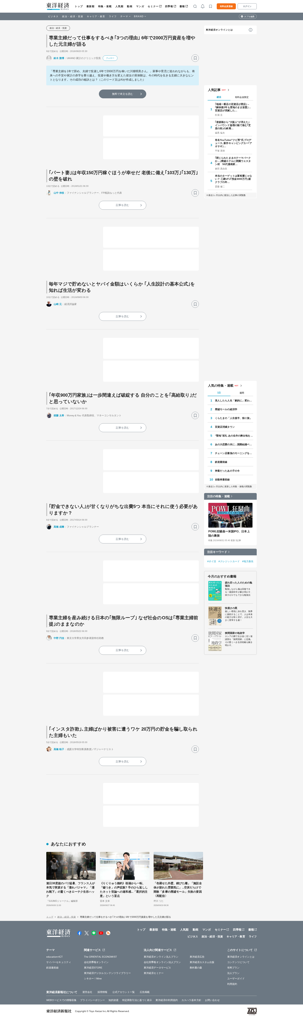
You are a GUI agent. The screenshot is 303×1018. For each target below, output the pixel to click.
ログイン (247, 6)
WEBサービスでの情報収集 (61, 1000)
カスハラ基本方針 (191, 1000)
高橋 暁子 (59, 749)
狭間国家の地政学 (235, 633)
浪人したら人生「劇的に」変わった (234, 400)
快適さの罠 (231, 608)
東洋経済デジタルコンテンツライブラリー (107, 973)
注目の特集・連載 (218, 496)
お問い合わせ (212, 1000)
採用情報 (102, 992)
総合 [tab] (219, 97)
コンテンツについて (238, 962)
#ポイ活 (211, 561)
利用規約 (232, 984)
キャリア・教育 (96, 16)
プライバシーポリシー (92, 1000)
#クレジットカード (229, 561)
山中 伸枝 (59, 192)
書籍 (182, 6)
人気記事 (214, 90)
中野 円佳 (59, 638)
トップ (79, 6)
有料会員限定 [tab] (242, 97)
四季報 (169, 6)
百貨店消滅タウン (225, 426)
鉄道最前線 (221, 462)
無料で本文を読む (122, 93)
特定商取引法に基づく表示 (137, 1000)
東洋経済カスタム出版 (202, 962)
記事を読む (122, 204)
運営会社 (87, 992)
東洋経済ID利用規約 (167, 1000)
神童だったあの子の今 (227, 470)
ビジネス (53, 16)
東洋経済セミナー (154, 973)
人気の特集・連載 (220, 385)
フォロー (110, 58)
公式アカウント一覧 (123, 992)
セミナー (153, 6)
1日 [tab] (219, 392)
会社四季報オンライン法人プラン (162, 962)
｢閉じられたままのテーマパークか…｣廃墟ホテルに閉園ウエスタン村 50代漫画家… (233, 161)
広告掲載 (145, 992)
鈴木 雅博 (59, 58)
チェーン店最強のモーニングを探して (234, 453)
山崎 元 (58, 304)
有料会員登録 (226, 6)
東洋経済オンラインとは (219, 29)
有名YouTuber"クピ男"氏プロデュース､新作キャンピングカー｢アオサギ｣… (233, 143)
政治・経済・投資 (72, 16)
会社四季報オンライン (96, 962)
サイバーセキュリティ (58, 962)
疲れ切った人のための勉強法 (238, 584)
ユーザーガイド (236, 978)
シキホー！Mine (93, 978)
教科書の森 (196, 967)
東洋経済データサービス (157, 967)
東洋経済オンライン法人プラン (161, 956)
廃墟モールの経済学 (226, 409)
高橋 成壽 (59, 526)
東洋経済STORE (93, 967)
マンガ (140, 6)
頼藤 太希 (59, 415)
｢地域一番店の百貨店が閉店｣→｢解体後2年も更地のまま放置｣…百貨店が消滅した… (233, 107)
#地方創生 (248, 561)
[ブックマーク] (195, 58)
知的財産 (113, 1000)
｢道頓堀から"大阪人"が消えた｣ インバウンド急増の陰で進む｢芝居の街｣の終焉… (233, 125)
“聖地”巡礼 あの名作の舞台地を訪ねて (234, 435)
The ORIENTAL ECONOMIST (100, 956)
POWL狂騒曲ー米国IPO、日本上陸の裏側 (229, 533)
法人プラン (233, 973)
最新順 (90, 6)
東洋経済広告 (197, 956)
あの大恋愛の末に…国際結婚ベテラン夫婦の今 (234, 444)
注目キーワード (217, 551)
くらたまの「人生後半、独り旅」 (233, 418)
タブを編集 (249, 16)
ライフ (113, 16)
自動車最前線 (222, 479)
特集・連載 (105, 6)
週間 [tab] (242, 393)
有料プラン (233, 967)
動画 (129, 6)
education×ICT (54, 956)
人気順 (119, 6)
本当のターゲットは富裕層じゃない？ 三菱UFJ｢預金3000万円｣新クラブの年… (233, 178)
